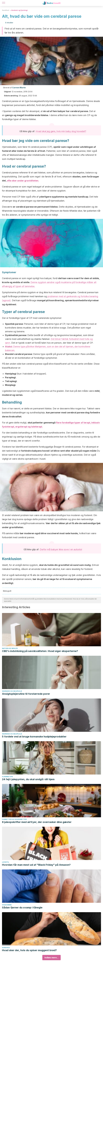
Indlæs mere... (51, 957)
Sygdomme (7, 905)
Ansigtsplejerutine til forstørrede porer (26, 693)
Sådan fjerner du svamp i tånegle (22, 907)
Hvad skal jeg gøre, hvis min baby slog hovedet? (61, 131)
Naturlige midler (10, 648)
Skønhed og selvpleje (12, 691)
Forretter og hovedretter (14, 819)
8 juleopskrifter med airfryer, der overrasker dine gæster (36, 822)
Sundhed (5, 10)
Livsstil (5, 862)
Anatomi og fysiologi (19, 10)
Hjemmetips (7, 777)
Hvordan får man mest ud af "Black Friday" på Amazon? (36, 864)
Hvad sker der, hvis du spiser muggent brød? (29, 950)
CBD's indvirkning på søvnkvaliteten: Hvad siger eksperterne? (40, 651)
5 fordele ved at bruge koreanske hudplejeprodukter (34, 736)
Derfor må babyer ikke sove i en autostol (61, 549)
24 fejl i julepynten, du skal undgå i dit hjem (28, 779)
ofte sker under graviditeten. (23, 180)
